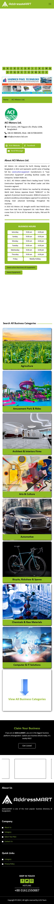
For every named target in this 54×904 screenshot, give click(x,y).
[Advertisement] (27, 37)
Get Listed (27, 746)
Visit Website (14, 146)
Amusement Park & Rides (27, 409)
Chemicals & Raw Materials (27, 622)
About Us (8, 828)
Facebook (30, 146)
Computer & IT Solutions (27, 665)
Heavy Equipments (13, 272)
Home (5, 100)
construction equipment (20, 172)
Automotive (27, 537)
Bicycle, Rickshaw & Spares (27, 579)
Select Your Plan (10, 837)
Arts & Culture (27, 494)
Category (8, 832)
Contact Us (9, 842)
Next (46, 84)
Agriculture (27, 366)
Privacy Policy (9, 864)
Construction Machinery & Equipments (21, 268)
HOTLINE (27, 888)
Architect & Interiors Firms (27, 451)
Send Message (16, 151)
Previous (7, 84)
